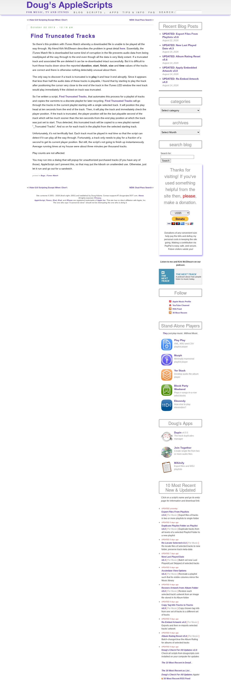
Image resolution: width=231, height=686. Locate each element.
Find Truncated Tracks (63, 35)
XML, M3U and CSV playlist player (184, 343)
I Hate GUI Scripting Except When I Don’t (48, 20)
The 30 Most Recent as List (175, 670)
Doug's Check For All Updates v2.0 (179, 650)
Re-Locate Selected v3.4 (174, 543)
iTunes (49, 200)
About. (141, 196)
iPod (55, 200)
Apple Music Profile (182, 301)
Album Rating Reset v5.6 (174, 636)
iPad (60, 200)
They (165, 333)
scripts (96, 12)
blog (78, 12)
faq (151, 12)
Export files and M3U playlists (184, 466)
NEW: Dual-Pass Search (140, 20)
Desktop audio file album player (186, 373)
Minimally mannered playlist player (184, 358)
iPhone (70, 200)
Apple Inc (101, 200)
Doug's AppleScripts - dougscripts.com (69, 5)
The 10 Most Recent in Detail (176, 662)
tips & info (134, 12)
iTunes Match (52, 176)
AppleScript (39, 200)
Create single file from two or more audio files (187, 450)
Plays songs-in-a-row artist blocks (185, 390)
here (122, 48)
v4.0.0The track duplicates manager (184, 435)
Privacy (97, 198)
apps (114, 12)
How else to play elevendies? (182, 404)
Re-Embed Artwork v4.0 (174, 622)
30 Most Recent (180, 313)
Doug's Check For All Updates (177, 674)
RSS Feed (177, 309)
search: (167, 12)
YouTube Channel (181, 305)
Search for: (166, 153)
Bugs (43, 176)
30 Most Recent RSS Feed (176, 678)
